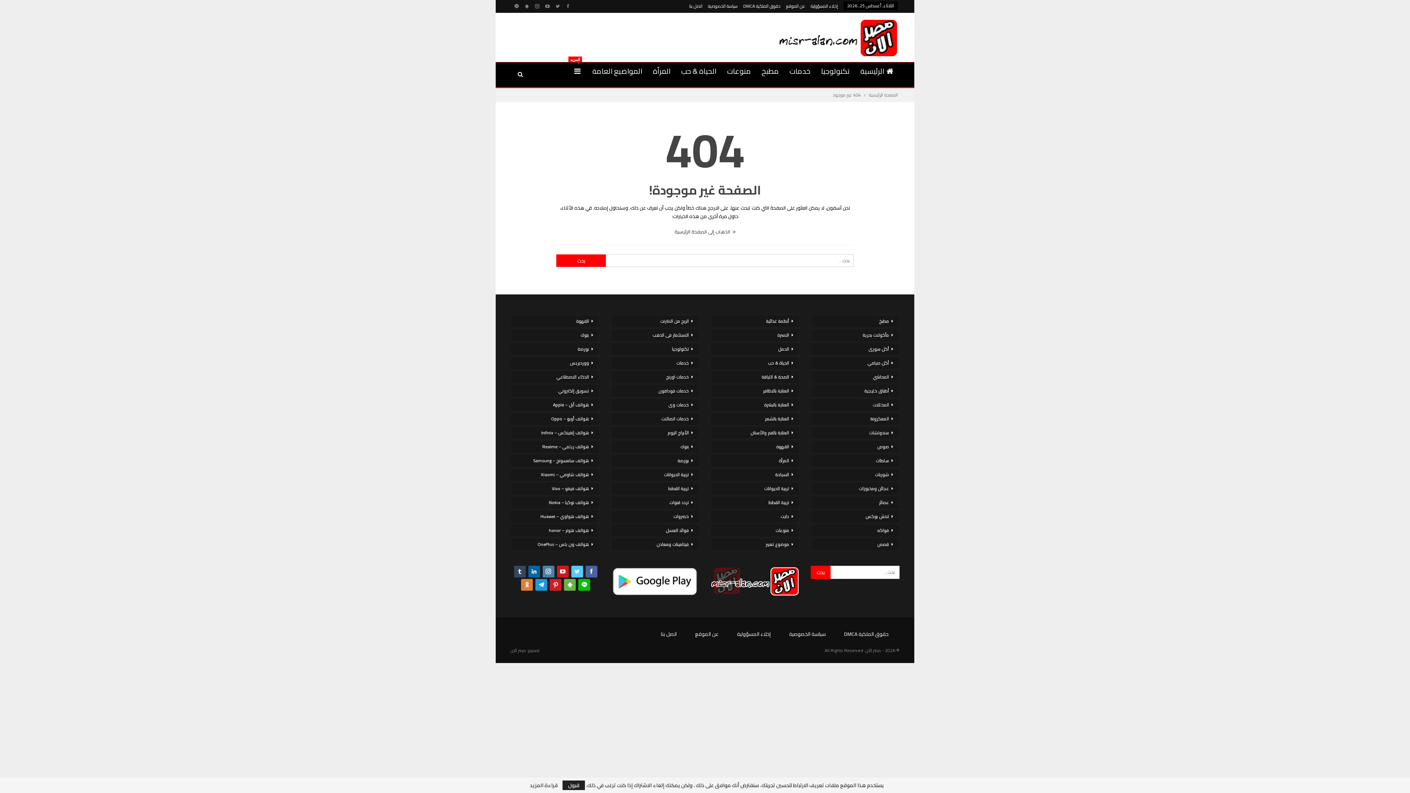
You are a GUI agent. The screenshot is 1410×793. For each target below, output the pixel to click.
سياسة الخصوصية (723, 6)
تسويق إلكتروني (573, 391)
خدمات (799, 71)
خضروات (681, 516)
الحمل (783, 349)
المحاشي (881, 377)
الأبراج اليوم (678, 432)
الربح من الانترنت (674, 321)
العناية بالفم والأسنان (770, 432)
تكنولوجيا (835, 71)
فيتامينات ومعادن (673, 544)
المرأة (661, 71)
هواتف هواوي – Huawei (564, 516)
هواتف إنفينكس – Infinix (565, 432)
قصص (883, 544)
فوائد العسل (677, 530)
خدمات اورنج (677, 377)
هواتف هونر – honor (569, 530)
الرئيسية (872, 71)
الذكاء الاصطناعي (572, 377)
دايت (785, 516)
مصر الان (518, 650)
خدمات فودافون (673, 391)
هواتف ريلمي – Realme (565, 446)
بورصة (683, 460)
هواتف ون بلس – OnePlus (563, 544)
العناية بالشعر (777, 418)
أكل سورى (878, 349)
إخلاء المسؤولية (824, 6)
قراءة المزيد (544, 785)
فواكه (883, 530)
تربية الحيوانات (776, 488)
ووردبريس (579, 363)
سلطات (882, 460)
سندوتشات (879, 432)
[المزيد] (577, 71)
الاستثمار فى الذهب (670, 335)
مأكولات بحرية (876, 335)
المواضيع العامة (617, 71)
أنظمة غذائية (777, 321)
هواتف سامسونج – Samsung (561, 460)
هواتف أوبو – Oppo (570, 418)
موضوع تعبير (777, 544)
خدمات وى (678, 405)
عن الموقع (795, 6)
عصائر (884, 502)
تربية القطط (779, 502)
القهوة (782, 446)
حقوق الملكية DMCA (762, 6)
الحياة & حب (698, 71)
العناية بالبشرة (776, 405)
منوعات (739, 71)
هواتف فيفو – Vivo (570, 488)
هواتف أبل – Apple (571, 405)
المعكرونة (879, 418)
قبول (573, 785)
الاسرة (783, 335)
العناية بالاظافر (776, 391)
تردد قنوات (679, 502)
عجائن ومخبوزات (874, 488)
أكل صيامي (878, 363)
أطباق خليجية (876, 391)
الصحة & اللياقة (775, 377)
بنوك (684, 446)
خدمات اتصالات (675, 418)
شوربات (882, 474)
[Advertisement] (644, 36)
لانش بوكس (877, 516)
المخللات (881, 405)
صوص (883, 446)
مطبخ (770, 71)
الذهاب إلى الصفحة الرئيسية (703, 231)
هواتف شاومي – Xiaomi (565, 474)
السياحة (782, 474)
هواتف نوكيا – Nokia (569, 502)
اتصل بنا (695, 6)
